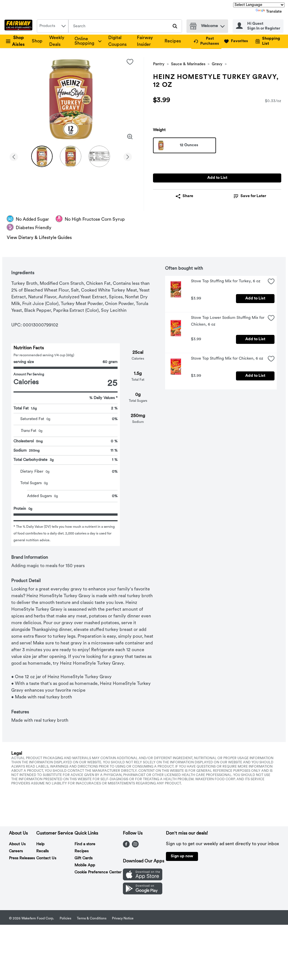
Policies (65, 918)
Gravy (217, 64)
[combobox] (52, 26)
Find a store (85, 844)
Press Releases (22, 858)
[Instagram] (135, 846)
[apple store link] (142, 879)
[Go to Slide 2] (71, 156)
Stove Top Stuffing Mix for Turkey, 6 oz (225, 281)
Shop (37, 41)
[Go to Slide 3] (99, 156)
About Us (17, 844)
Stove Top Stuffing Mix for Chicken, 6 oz (227, 359)
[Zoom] (130, 136)
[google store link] (142, 893)
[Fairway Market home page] (19, 26)
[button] (222, 25)
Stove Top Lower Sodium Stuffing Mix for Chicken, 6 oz (228, 321)
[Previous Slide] (14, 155)
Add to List (217, 178)
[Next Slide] (128, 155)
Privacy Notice (123, 918)
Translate (274, 12)
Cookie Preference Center (98, 872)
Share (188, 196)
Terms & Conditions (91, 918)
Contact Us (46, 858)
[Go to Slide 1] (42, 156)
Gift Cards (84, 858)
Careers (16, 851)
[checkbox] (130, 61)
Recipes (173, 41)
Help (40, 844)
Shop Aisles (18, 41)
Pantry (159, 64)
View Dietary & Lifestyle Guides (39, 238)
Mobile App (85, 865)
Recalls (42, 851)
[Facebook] (126, 846)
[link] (206, 41)
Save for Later (253, 196)
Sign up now (182, 856)
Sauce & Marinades (188, 64)
